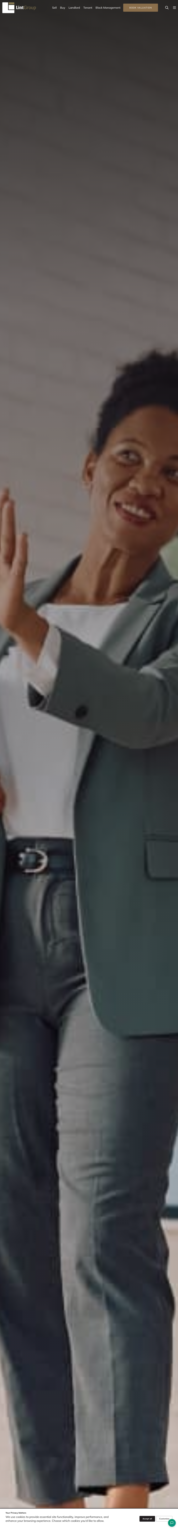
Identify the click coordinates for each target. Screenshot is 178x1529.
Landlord (74, 7)
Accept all (147, 1519)
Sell (54, 7)
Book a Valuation (46, 778)
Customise (164, 1519)
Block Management (108, 7)
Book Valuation (140, 7)
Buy (62, 7)
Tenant (87, 7)
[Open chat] (172, 1523)
